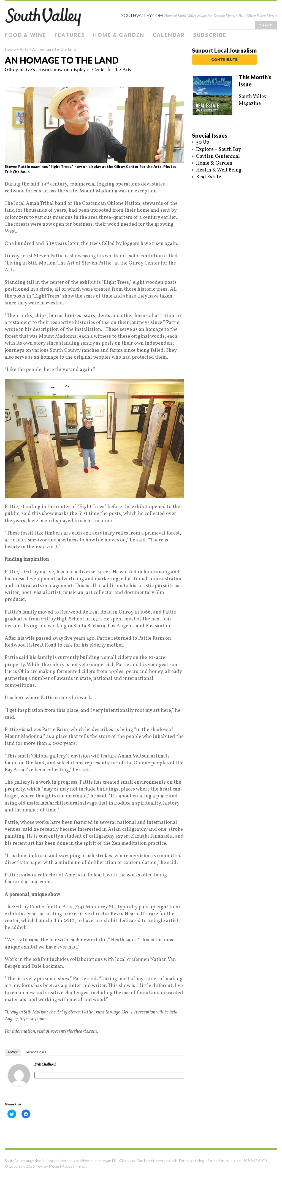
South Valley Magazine (252, 100)
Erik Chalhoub (45, 1064)
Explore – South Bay (218, 149)
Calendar (169, 35)
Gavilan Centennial (218, 156)
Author (12, 1052)
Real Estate (208, 177)
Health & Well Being (219, 170)
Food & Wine (25, 35)
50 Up (202, 142)
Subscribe (209, 35)
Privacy (81, 1166)
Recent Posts (35, 1052)
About (67, 1166)
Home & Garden (118, 35)
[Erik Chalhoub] (19, 1082)
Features (70, 35)
